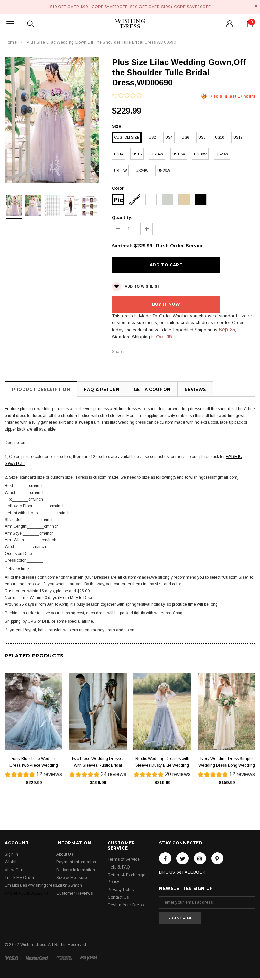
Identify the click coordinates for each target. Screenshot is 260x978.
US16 (137, 154)
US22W (120, 170)
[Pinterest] (217, 858)
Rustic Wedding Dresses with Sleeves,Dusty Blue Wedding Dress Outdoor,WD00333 (162, 762)
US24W (142, 170)
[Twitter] (182, 858)
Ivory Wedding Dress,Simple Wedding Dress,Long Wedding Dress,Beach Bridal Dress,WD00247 (226, 762)
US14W (157, 154)
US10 (219, 137)
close (255, 5)
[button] (127, 96)
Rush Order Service (180, 245)
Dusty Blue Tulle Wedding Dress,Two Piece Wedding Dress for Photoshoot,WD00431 (33, 762)
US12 (237, 137)
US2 (152, 137)
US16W (178, 154)
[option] (52, 120)
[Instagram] (200, 858)
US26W (163, 170)
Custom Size (126, 137)
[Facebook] (165, 858)
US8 (201, 137)
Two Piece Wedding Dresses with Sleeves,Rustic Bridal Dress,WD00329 (97, 762)
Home (11, 42)
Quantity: (122, 217)
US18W (200, 154)
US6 (185, 137)
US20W (222, 154)
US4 (168, 137)
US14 (118, 154)
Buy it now (166, 304)
